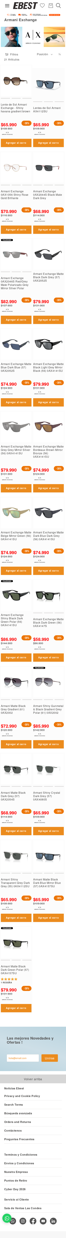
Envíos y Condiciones (19, 1163)
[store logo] (25, 5)
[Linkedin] (53, 1221)
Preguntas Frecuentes (19, 1139)
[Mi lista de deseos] (42, 5)
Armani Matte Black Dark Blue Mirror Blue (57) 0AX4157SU (47, 882)
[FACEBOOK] (33, 1221)
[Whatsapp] (12, 1221)
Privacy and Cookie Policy (22, 1096)
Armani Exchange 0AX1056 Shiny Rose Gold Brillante (14, 194)
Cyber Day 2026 (15, 1189)
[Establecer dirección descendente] (60, 54)
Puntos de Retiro (15, 1180)
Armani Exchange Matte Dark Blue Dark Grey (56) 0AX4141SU (48, 535)
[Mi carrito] (50, 5)
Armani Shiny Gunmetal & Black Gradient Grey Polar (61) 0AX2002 (48, 709)
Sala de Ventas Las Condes (22, 1208)
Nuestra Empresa (16, 1172)
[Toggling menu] (7, 5)
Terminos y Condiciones (20, 1154)
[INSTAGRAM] (22, 1221)
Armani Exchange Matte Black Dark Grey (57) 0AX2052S (48, 277)
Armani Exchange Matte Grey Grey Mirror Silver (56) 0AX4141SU (16, 449)
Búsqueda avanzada (18, 1113)
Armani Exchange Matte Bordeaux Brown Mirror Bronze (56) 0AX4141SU (48, 451)
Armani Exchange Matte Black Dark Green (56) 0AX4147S (48, 622)
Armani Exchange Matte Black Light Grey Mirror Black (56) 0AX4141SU (48, 367)
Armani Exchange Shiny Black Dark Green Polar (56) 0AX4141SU (12, 620)
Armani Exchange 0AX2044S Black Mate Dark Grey (47, 194)
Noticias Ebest (14, 1088)
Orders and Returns (17, 1122)
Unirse (49, 1058)
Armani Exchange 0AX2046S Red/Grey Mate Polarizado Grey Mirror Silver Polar (15, 283)
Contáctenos (13, 1130)
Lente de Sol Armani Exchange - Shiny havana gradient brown (15, 108)
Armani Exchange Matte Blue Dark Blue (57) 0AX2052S (16, 367)
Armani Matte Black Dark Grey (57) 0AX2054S (13, 796)
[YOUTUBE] (43, 1221)
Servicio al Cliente (16, 1199)
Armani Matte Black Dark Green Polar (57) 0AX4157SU (15, 969)
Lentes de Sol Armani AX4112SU (47, 109)
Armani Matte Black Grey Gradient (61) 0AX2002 (13, 709)
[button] (45, 54)
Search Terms (13, 1105)
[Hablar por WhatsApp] (7, 1218)
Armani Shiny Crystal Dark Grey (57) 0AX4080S (46, 796)
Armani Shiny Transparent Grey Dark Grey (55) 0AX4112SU (15, 882)
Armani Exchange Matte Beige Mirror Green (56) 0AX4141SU (16, 535)
